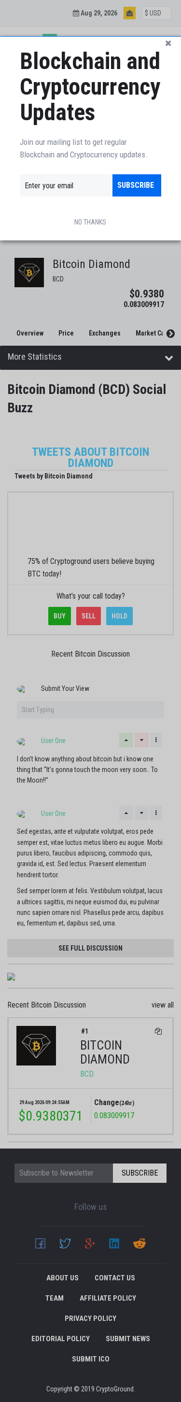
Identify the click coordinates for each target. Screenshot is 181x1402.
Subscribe (135, 185)
